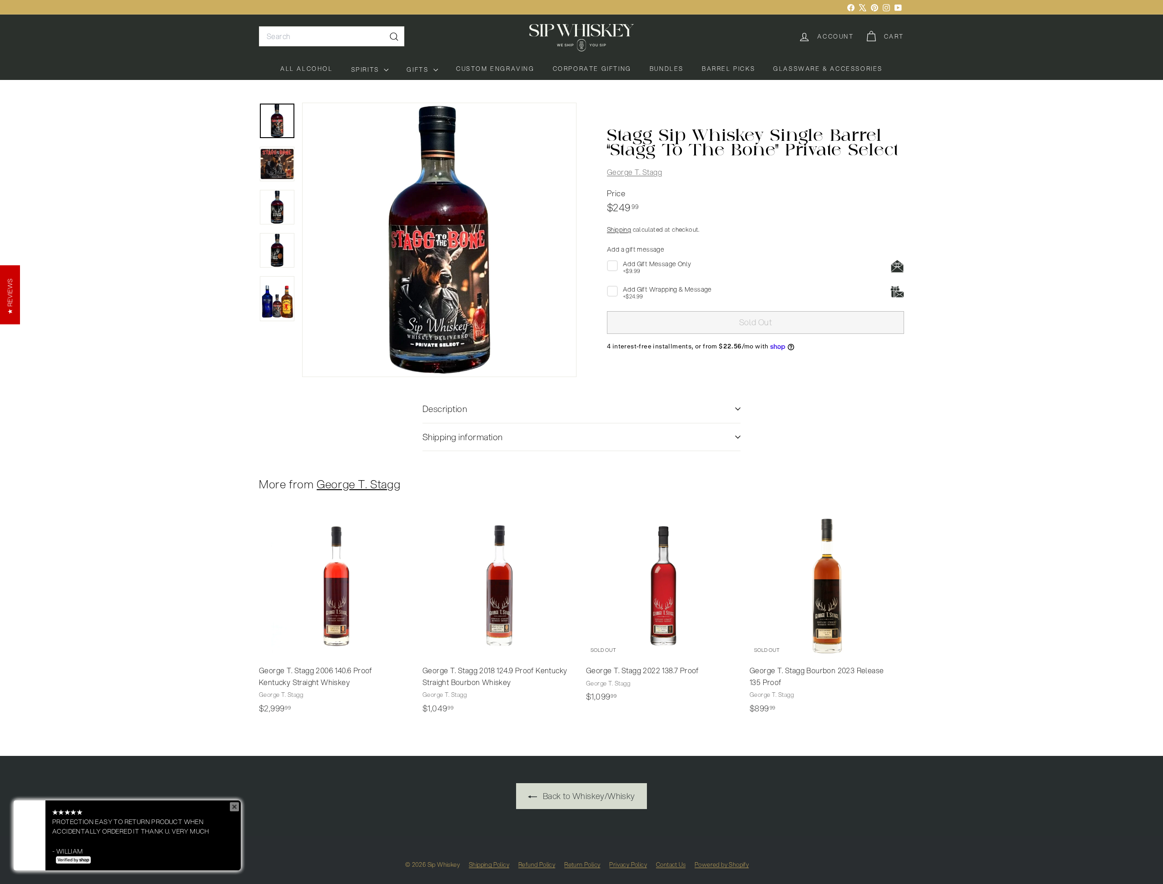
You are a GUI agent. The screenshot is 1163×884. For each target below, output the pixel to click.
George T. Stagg (634, 172)
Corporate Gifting (592, 69)
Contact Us (671, 864)
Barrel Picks (728, 69)
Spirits (366, 69)
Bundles (667, 69)
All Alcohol (306, 69)
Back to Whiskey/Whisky (588, 796)
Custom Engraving (495, 69)
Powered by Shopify (722, 864)
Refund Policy (536, 864)
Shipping (619, 229)
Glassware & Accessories (828, 69)
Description (444, 408)
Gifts (419, 69)
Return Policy (582, 864)
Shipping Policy (489, 864)
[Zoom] (439, 240)
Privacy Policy (628, 864)
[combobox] (331, 36)
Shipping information (462, 437)
